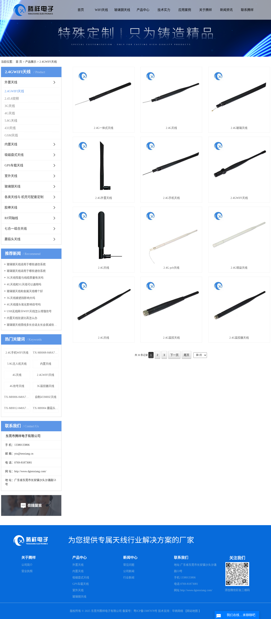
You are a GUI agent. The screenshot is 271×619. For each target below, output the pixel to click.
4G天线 (10, 113)
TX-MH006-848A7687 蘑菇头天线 (17, 396)
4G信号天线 (17, 386)
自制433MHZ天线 (45, 396)
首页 (81, 10)
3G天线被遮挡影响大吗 (21, 297)
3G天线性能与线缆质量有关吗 (25, 277)
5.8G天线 (11, 120)
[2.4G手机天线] (171, 166)
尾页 (186, 355)
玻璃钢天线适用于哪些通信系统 (26, 264)
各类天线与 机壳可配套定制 (24, 197)
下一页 (174, 355)
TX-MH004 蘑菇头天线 (46, 408)
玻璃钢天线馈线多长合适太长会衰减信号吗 (33, 324)
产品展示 (30, 61)
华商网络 (177, 610)
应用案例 (184, 10)
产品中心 (143, 10)
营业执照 (27, 571)
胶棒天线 (11, 207)
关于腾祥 (205, 10)
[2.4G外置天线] (103, 166)
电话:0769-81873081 (186, 583)
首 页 (19, 61)
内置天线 (11, 144)
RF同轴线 (11, 218)
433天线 (10, 128)
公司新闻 (128, 571)
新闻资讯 (226, 10)
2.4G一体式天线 (103, 127)
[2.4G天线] (171, 96)
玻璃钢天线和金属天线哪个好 (25, 291)
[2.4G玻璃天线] (239, 96)
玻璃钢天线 (122, 10)
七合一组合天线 (16, 228)
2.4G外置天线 (103, 197)
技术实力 (164, 10)
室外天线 (11, 176)
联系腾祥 (247, 10)
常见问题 (128, 564)
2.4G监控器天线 (239, 337)
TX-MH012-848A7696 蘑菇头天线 (17, 408)
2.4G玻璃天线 (239, 127)
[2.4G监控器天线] (239, 306)
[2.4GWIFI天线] (239, 166)
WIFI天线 (101, 10)
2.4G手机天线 (171, 197)
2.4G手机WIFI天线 (17, 352)
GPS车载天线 (14, 165)
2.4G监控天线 (171, 337)
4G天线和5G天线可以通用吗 (24, 284)
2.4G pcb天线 (171, 267)
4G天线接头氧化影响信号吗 (24, 304)
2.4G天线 (171, 127)
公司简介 (27, 564)
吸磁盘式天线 (14, 154)
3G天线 (10, 106)
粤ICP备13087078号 (146, 610)
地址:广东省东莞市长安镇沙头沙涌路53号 (195, 568)
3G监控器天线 (45, 386)
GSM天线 (11, 135)
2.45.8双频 (12, 98)
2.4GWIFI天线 (48, 61)
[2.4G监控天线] (171, 306)
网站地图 (192, 610)
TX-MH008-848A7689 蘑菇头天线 (46, 352)
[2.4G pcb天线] (171, 236)
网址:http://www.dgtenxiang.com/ (193, 590)
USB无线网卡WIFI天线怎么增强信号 (29, 311)
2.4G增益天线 (239, 267)
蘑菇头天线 (12, 239)
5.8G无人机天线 (17, 363)
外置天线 (11, 82)
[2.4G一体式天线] (103, 96)
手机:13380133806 (185, 577)
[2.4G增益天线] (239, 236)
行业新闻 (128, 577)
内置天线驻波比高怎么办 (22, 318)
